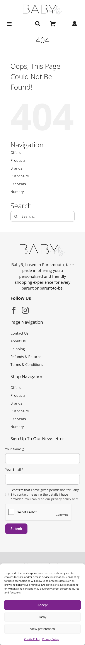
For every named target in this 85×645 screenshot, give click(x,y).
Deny (42, 617)
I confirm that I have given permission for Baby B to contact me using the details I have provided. (45, 494)
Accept (42, 605)
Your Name (14, 449)
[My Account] (74, 24)
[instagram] (25, 310)
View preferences (42, 629)
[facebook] (13, 310)
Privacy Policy (50, 639)
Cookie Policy (32, 639)
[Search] (37, 24)
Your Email (14, 469)
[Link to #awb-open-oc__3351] (10, 24)
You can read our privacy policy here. (52, 499)
